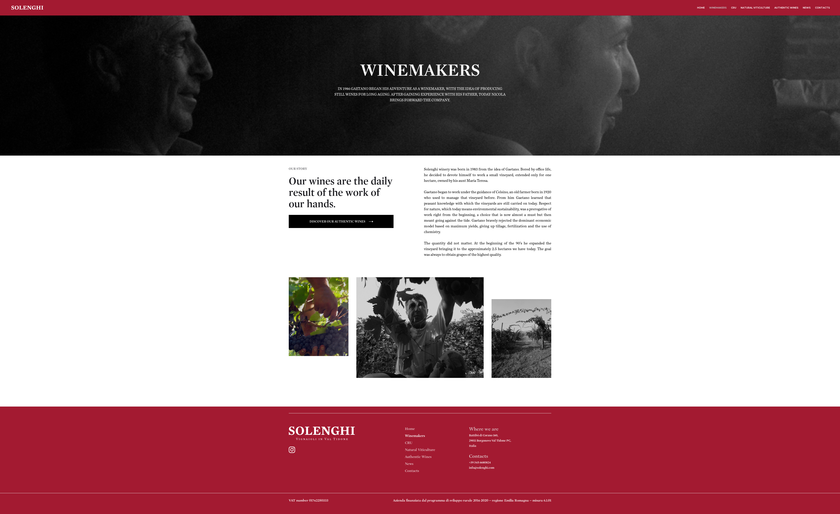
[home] (27, 8)
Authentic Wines (418, 457)
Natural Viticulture (420, 450)
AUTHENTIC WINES (786, 7)
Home (701, 7)
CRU (733, 7)
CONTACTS (822, 7)
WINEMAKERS (718, 7)
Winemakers (415, 436)
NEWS (807, 7)
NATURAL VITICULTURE (755, 7)
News (409, 464)
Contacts (412, 471)
